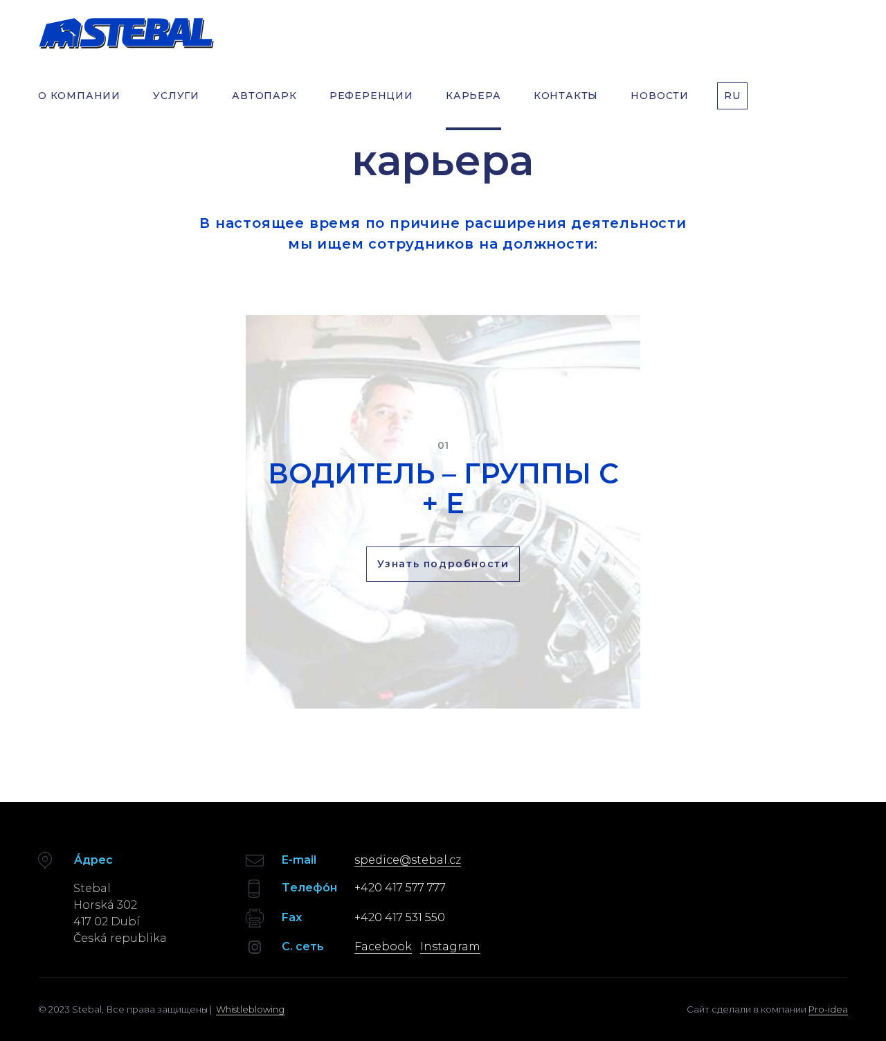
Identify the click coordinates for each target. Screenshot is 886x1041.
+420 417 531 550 (399, 917)
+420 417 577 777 (400, 887)
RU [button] (732, 95)
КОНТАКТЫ (566, 95)
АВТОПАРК (264, 95)
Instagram (450, 946)
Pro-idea (828, 1009)
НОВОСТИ (660, 95)
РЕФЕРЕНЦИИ (371, 95)
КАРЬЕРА (473, 95)
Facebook (383, 946)
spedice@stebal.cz (407, 859)
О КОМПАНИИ (79, 95)
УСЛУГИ (176, 95)
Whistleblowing (250, 1009)
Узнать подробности (443, 564)
